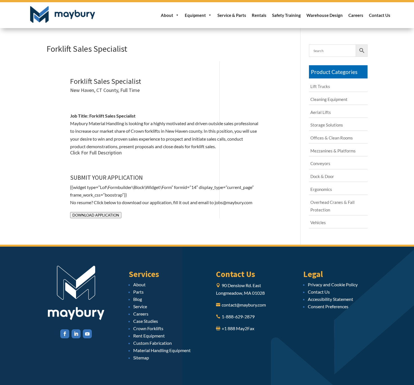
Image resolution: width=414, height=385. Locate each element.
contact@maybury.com (244, 304)
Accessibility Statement (330, 299)
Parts (138, 291)
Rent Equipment (149, 335)
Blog (137, 299)
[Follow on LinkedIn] (76, 333)
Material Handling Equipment (162, 350)
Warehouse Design (324, 15)
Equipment (195, 15)
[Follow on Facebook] (64, 333)
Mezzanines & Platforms (333, 150)
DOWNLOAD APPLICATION (95, 215)
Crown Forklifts (148, 328)
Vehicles (318, 222)
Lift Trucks (320, 86)
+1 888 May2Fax (238, 328)
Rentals (259, 15)
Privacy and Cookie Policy (333, 284)
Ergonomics (321, 189)
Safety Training (286, 15)
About (167, 15)
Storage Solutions (326, 124)
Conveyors (320, 163)
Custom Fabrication (152, 343)
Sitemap (141, 357)
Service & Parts (231, 15)
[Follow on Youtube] (87, 333)
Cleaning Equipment (329, 99)
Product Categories (334, 72)
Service (140, 306)
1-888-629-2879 (238, 316)
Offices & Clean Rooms (331, 137)
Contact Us (379, 15)
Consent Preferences (328, 306)
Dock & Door (322, 176)
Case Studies (145, 321)
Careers (355, 15)
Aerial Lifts (320, 112)
